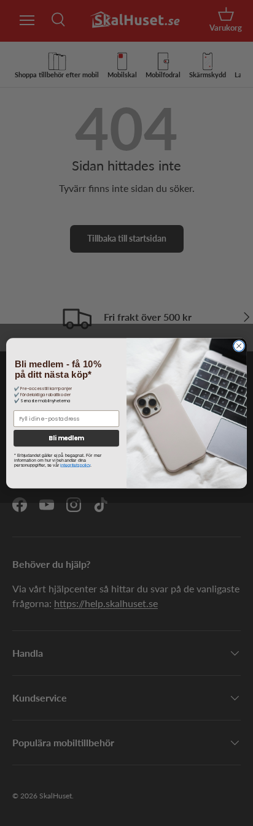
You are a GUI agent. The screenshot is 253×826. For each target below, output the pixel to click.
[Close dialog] (238, 345)
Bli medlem (66, 438)
